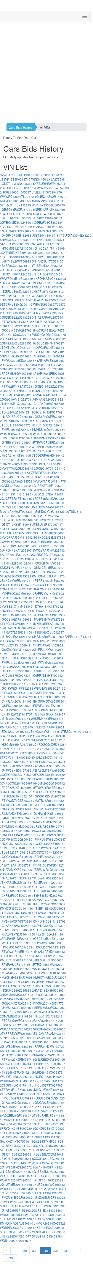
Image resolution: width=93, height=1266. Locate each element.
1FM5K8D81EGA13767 (16, 1120)
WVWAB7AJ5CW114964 (49, 395)
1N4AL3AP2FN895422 (15, 878)
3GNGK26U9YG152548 (48, 956)
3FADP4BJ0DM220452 (49, 774)
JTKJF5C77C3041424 (47, 559)
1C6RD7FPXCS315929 (16, 227)
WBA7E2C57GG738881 (48, 1163)
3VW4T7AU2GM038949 (16, 468)
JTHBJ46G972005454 (47, 274)
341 (56, 1251)
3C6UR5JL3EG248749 (15, 917)
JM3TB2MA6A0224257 (47, 507)
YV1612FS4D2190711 (15, 296)
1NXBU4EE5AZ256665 (48, 623)
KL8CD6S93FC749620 (47, 1133)
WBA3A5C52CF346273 (16, 1029)
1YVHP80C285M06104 (16, 593)
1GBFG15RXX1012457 (49, 714)
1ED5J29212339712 (14, 731)
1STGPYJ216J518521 (47, 451)
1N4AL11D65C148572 (15, 1163)
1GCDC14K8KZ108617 (49, 843)
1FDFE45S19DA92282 (48, 498)
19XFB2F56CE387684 (47, 222)
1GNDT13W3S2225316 (16, 183)
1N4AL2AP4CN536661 (47, 822)
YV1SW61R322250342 (48, 878)
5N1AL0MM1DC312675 (16, 309)
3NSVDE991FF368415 (47, 365)
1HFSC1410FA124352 (15, 274)
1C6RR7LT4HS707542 (47, 675)
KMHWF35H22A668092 (48, 339)
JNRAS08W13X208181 (48, 270)
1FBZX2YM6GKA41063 (49, 848)
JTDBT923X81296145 (15, 822)
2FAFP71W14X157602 (48, 593)
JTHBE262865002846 (15, 516)
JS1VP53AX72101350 (15, 1025)
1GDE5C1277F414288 (15, 982)
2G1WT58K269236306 (48, 662)
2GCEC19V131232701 (15, 399)
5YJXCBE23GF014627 (15, 1115)
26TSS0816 (74, 511)
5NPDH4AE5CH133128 (50, 278)
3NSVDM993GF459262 (49, 438)
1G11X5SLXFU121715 (47, 1107)
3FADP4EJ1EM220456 (49, 641)
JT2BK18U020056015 (47, 408)
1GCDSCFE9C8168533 (49, 1176)
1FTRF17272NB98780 (48, 580)
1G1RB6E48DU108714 (48, 356)
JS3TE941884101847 (47, 235)
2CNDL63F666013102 (15, 485)
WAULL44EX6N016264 (48, 969)
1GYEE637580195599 (15, 442)
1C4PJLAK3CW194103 (16, 701)
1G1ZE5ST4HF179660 (47, 485)
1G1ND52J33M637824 (49, 537)
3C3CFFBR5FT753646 (16, 498)
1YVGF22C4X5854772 (48, 1003)
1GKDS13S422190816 (15, 326)
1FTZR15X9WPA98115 (49, 835)
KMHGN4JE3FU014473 (48, 576)
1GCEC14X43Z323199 (16, 529)
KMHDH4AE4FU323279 (16, 727)
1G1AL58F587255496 (15, 572)
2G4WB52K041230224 (48, 982)
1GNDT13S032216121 (15, 1012)
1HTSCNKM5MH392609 (48, 710)
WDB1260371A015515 (15, 1240)
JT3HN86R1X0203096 (15, 403)
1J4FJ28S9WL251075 (47, 636)
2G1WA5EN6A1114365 (16, 1184)
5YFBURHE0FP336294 (49, 183)
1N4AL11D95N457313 (47, 1124)
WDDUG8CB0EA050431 (17, 1189)
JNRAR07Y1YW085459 (49, 1068)
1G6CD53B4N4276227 (48, 343)
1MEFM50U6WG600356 (49, 1007)
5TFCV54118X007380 (15, 757)
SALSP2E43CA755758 (15, 1124)
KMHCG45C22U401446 (16, 908)
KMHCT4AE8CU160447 (16, 1064)
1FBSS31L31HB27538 (15, 900)
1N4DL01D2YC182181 (48, 1016)
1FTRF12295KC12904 (15, 563)
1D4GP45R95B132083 (15, 235)
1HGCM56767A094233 (16, 947)
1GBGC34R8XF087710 (16, 209)
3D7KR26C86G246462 (48, 999)
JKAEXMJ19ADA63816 (48, 589)
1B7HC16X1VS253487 (46, 516)
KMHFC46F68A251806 (16, 960)
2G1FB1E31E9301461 (47, 1210)
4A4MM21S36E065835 (49, 766)
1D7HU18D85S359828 (15, 671)
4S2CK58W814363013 (15, 546)
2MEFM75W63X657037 (48, 904)
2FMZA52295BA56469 (15, 999)
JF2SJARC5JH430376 (47, 680)
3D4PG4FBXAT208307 (16, 550)
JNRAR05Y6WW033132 (47, 1055)
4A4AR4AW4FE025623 (48, 373)
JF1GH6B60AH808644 (15, 1158)
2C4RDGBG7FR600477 (16, 188)
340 (45, 1251)
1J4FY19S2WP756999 (15, 261)
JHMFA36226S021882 (47, 399)
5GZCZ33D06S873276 (16, 451)
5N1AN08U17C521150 (47, 261)
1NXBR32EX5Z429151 (15, 611)
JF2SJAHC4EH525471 (15, 813)
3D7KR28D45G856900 (49, 1145)
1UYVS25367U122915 (15, 1007)
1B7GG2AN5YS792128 (16, 667)
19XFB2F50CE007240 (15, 895)
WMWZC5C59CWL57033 (51, 188)
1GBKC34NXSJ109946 (15, 831)
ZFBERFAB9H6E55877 (47, 472)
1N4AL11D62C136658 (15, 658)
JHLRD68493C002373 (47, 1072)
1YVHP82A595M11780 (48, 1081)
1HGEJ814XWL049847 (16, 283)
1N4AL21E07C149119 (47, 757)
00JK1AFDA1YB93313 (15, 390)
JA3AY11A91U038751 (15, 865)
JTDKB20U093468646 (47, 891)
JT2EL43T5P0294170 (47, 192)
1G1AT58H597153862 (15, 1210)
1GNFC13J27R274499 (15, 809)
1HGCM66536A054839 (16, 843)
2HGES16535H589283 (48, 1076)
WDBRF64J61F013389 (16, 1227)
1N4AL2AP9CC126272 (47, 390)
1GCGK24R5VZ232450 (49, 736)
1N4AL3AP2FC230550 (15, 1107)
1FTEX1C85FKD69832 (47, 658)
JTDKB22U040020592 (49, 1206)
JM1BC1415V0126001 (48, 861)
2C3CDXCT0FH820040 (47, 852)
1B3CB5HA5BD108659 (47, 1042)
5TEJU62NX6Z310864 (15, 710)
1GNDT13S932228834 (15, 1154)
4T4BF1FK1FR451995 (15, 494)
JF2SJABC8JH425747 (49, 826)
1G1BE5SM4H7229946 (16, 598)
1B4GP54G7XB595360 (48, 701)
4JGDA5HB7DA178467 (47, 494)
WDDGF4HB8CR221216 (17, 1215)
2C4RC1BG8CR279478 (16, 313)
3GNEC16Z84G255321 (16, 792)
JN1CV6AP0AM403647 (49, 1033)
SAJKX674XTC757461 (15, 1141)
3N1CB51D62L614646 (15, 1171)
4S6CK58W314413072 (48, 1150)
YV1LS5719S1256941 (15, 645)
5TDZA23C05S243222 (15, 576)
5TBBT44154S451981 (47, 1236)
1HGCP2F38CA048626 (50, 309)
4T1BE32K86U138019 (48, 1219)
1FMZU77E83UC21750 (16, 749)
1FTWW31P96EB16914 (16, 951)
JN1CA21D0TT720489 (48, 369)
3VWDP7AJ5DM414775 (49, 481)
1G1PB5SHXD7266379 (49, 1120)
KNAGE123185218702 (47, 684)
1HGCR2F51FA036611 (48, 563)
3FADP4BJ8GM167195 (16, 373)
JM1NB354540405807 (15, 1137)
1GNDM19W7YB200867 (49, 809)
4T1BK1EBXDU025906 (49, 908)
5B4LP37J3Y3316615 (48, 321)
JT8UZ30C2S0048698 (47, 477)
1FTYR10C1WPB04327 (47, 865)
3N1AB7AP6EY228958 (48, 360)
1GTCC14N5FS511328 (16, 408)
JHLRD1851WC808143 (49, 1184)
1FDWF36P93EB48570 (16, 930)
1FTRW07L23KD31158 (16, 632)
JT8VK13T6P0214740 (15, 179)
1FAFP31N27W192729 (48, 1046)
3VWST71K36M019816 (16, 175)
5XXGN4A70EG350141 (48, 1158)
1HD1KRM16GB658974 (16, 615)
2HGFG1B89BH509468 (16, 585)
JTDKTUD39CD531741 (16, 347)
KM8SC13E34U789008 (16, 1051)
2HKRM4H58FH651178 (47, 718)
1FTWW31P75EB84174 (48, 913)
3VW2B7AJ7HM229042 (48, 550)
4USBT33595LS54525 (49, 1098)
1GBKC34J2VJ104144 (15, 684)
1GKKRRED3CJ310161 (48, 671)
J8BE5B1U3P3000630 (48, 960)
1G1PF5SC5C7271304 (16, 559)
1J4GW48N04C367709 (16, 628)
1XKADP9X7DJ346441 (15, 934)
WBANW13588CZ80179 (48, 205)
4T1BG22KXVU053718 (16, 623)
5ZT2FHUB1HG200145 (16, 304)
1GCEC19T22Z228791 (48, 386)
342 (66, 1251)
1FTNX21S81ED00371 (48, 239)
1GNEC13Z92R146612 (50, 196)
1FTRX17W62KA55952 (47, 645)
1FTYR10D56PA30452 (15, 1133)
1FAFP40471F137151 (78, 636)
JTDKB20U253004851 (15, 412)
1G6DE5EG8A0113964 (49, 602)
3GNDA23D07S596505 (16, 369)
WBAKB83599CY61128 (48, 447)
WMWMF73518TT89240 (48, 740)
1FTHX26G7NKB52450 (16, 796)
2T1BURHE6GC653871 (16, 1176)
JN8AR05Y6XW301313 (48, 291)
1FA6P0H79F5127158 (15, 964)
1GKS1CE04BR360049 (48, 567)
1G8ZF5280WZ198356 (16, 490)
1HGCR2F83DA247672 (48, 330)
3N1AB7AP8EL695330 (46, 244)
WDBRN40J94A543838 (16, 1081)
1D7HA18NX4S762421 (49, 606)
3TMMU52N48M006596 (16, 826)
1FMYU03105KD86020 (16, 360)
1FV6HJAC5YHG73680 (16, 921)
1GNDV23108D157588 (15, 969)
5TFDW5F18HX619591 (48, 257)
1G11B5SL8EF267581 (48, 598)
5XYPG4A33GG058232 (48, 529)
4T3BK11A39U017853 (47, 1137)
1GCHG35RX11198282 (49, 792)
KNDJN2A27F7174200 (15, 567)
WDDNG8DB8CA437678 (49, 334)
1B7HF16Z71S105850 (15, 218)
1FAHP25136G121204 (15, 460)
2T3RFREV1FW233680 (16, 1033)
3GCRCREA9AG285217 (16, 1206)
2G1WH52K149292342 (49, 615)
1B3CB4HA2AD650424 (16, 395)
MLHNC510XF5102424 (49, 283)
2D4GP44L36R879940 (47, 831)
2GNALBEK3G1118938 (16, 1016)
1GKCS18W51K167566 (16, 762)
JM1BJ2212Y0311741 (15, 718)
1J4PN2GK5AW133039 (48, 925)
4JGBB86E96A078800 (47, 1202)
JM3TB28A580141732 (48, 800)
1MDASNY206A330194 (47, 201)
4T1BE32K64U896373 (46, 265)
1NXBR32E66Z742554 (15, 291)
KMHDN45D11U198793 (49, 921)
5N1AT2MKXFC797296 (16, 869)
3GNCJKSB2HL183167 (16, 904)
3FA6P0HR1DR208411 (16, 938)
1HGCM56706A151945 (49, 947)
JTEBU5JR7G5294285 (48, 869)
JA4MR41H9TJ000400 (46, 1025)
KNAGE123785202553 (15, 680)
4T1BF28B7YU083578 (15, 1111)
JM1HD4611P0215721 (47, 1012)
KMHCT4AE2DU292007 (49, 977)
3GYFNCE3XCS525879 (16, 602)
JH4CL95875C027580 (47, 1085)
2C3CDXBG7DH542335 (16, 533)
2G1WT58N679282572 (16, 1167)
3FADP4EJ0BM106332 (48, 779)
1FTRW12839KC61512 (16, 321)
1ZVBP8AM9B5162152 (49, 749)
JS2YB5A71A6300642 (48, 313)
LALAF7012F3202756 (15, 554)
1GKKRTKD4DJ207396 (49, 796)
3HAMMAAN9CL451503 (16, 994)
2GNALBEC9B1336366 (47, 541)
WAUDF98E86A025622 (16, 1076)
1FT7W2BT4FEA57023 (16, 386)
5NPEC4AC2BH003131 (16, 239)
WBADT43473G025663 (16, 434)
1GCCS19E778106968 (15, 619)
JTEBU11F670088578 (15, 425)
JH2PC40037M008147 (15, 891)
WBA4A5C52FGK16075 (48, 296)
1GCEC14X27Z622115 (16, 1003)
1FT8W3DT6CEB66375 (16, 800)
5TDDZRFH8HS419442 (48, 455)
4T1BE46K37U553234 (15, 477)
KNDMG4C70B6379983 (16, 753)
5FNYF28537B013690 (15, 1038)
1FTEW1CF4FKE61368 (49, 973)
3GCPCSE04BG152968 (16, 774)
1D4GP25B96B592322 (47, 1180)
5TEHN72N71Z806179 (48, 231)
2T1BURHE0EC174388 (48, 1115)
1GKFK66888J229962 (15, 705)
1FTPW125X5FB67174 (16, 1059)
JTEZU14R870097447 (47, 524)
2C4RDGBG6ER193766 (47, 554)
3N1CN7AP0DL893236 (16, 779)
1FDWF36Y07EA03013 (47, 705)
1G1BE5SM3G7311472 (16, 1145)
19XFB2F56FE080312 (15, 447)
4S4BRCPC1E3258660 (48, 546)
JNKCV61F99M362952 (48, 874)
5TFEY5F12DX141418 (47, 934)
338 (24, 1251)
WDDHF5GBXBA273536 (48, 179)
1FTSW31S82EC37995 (16, 692)
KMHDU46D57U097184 (48, 429)
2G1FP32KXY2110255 (47, 649)
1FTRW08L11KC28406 (16, 1219)
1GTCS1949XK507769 (47, 412)
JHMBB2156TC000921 (15, 1202)
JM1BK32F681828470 (15, 636)
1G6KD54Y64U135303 (15, 649)
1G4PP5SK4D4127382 (15, 770)
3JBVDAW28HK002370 (48, 654)
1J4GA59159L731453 (15, 472)
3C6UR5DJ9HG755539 (48, 403)
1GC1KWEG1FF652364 (16, 688)
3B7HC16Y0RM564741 (16, 580)
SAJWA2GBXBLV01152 (49, 490)
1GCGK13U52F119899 (16, 856)
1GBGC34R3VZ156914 (16, 766)
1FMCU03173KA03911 (16, 848)
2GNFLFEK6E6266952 (16, 343)
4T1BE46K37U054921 (15, 1072)
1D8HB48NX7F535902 (48, 421)
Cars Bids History (20, 127)
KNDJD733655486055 (15, 201)
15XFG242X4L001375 (48, 214)
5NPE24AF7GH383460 (49, 209)
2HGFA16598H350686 (48, 533)
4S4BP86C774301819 (15, 265)
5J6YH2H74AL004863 (50, 1215)
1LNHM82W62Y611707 (16, 714)
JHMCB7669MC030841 (16, 438)
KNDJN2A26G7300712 (49, 783)
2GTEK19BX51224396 (15, 222)
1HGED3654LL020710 (48, 175)
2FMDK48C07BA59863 (16, 421)
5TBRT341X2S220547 (15, 723)
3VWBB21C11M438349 (16, 606)
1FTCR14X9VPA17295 (15, 1020)
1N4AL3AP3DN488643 (49, 951)
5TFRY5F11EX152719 (15, 205)
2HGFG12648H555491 (16, 986)
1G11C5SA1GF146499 (49, 248)
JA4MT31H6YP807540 (15, 818)
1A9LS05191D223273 (47, 287)
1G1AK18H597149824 (48, 1167)
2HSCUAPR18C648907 (16, 874)
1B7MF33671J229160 (47, 882)
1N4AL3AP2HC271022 (15, 231)
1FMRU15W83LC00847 (49, 839)
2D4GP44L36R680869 (15, 382)
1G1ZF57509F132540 (15, 1193)
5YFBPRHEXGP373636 (48, 460)
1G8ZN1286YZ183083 (15, 464)
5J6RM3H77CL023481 (49, 520)
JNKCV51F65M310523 (48, 503)
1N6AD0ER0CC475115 (16, 416)
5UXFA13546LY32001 (78, 235)
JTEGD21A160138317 (76, 731)
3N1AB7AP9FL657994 (47, 317)
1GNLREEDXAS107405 (49, 1059)
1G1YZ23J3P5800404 (15, 507)
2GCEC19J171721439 (48, 1051)
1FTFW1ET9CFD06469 (16, 520)
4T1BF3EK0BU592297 (48, 632)
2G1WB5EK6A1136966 (16, 1046)
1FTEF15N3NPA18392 (15, 257)
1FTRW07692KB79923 (48, 887)
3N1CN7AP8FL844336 (47, 464)
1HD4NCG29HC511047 (16, 300)
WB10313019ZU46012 (47, 572)
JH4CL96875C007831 (15, 675)
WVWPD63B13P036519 (16, 278)
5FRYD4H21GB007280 (16, 1128)
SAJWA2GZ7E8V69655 (48, 900)
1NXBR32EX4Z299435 (48, 1227)
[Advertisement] (46, 72)
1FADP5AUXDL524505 (16, 787)
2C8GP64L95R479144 (15, 1085)
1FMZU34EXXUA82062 (16, 1197)
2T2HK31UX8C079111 (15, 334)
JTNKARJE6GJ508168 (15, 882)
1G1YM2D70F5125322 (48, 917)
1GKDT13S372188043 (46, 425)
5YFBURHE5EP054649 (16, 1068)
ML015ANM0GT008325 (16, 511)
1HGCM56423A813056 (16, 248)
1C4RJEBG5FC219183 (16, 214)
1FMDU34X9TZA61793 (16, 654)
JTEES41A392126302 (47, 1193)
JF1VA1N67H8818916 (15, 1042)
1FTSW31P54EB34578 (48, 787)
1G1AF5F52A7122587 (15, 925)
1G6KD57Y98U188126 (49, 511)
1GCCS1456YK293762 (16, 330)
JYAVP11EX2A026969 (15, 541)
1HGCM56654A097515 (16, 744)
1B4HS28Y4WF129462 (16, 861)
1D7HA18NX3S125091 (47, 813)
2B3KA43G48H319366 (15, 339)
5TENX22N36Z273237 (47, 611)
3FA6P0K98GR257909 (15, 956)
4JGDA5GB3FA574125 (15, 270)
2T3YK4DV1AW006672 (16, 1094)
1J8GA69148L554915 (48, 252)
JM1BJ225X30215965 (15, 1055)
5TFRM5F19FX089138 (16, 1089)
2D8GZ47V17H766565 (15, 365)
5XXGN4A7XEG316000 (49, 1029)
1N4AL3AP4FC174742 (47, 1111)
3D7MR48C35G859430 (16, 839)
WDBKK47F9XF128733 (49, 628)
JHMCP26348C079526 (50, 1223)
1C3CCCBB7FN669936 (49, 585)
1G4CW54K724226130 (48, 667)
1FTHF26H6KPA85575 (48, 930)
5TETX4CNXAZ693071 (16, 1150)
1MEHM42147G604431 (49, 762)
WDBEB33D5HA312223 (48, 723)
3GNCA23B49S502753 (48, 1102)
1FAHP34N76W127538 (48, 619)
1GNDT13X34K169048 (15, 524)
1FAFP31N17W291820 (49, 300)
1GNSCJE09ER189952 (48, 227)
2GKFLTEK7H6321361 (48, 692)
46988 (10, 1258)
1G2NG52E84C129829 (48, 1128)
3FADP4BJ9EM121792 (15, 1232)
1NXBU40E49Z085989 (15, 990)
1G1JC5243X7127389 (49, 378)
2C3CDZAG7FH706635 (16, 641)
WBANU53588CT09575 (49, 304)
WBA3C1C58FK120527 (49, 434)
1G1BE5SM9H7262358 (48, 1171)
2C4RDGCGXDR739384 (49, 744)
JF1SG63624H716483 (49, 994)
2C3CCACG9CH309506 (48, 1232)
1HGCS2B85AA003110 (16, 503)
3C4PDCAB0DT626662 (16, 736)
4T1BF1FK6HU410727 (49, 1064)
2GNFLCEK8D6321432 (16, 589)
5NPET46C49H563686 (15, 356)
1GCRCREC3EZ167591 (48, 326)
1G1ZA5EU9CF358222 (49, 1197)
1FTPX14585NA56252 (46, 964)
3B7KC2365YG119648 (44, 731)
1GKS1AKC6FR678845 (48, 416)
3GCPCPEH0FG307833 (48, 1038)
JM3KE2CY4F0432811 (48, 805)
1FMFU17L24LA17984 (15, 662)
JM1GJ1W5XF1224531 (49, 1089)
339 (34, 1251)
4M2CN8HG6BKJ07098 (16, 977)
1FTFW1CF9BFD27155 (47, 442)
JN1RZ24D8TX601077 (15, 1236)
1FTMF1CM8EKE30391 (16, 352)
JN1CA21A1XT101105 (15, 455)
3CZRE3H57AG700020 (16, 805)
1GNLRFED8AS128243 (16, 835)
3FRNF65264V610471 (48, 856)
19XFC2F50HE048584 (48, 347)
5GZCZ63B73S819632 (48, 938)
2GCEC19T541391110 (49, 468)
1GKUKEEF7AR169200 (48, 818)
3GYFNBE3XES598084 (16, 252)
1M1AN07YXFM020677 (16, 973)
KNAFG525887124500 (15, 1180)
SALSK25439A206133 (47, 218)
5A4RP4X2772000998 (15, 244)
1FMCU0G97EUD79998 (16, 1098)
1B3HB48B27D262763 (47, 895)
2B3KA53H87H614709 (47, 1020)
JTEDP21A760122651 (49, 727)
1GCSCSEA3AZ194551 (16, 481)
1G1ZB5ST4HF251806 (47, 1141)
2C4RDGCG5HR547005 (16, 378)
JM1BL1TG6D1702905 (15, 943)
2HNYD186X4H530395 (48, 990)
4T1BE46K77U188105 (47, 382)
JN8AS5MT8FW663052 (48, 770)
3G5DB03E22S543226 (15, 317)
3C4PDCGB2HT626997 (16, 783)
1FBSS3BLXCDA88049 (47, 1154)
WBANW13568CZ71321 (50, 688)
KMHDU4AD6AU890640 (16, 1223)
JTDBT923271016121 (15, 852)
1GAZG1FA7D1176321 (50, 1189)
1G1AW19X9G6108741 (16, 1102)
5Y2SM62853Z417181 (49, 352)
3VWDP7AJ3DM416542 (16, 537)
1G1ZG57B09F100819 (49, 697)
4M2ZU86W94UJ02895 (49, 986)
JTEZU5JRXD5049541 (49, 753)
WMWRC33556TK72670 (17, 196)
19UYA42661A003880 (47, 943)
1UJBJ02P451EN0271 (15, 740)
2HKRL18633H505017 (15, 192)
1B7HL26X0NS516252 (15, 887)
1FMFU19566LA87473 (15, 429)
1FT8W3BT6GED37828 (16, 697)
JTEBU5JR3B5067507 (15, 287)
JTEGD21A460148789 (15, 913)
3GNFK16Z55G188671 (48, 1094)
